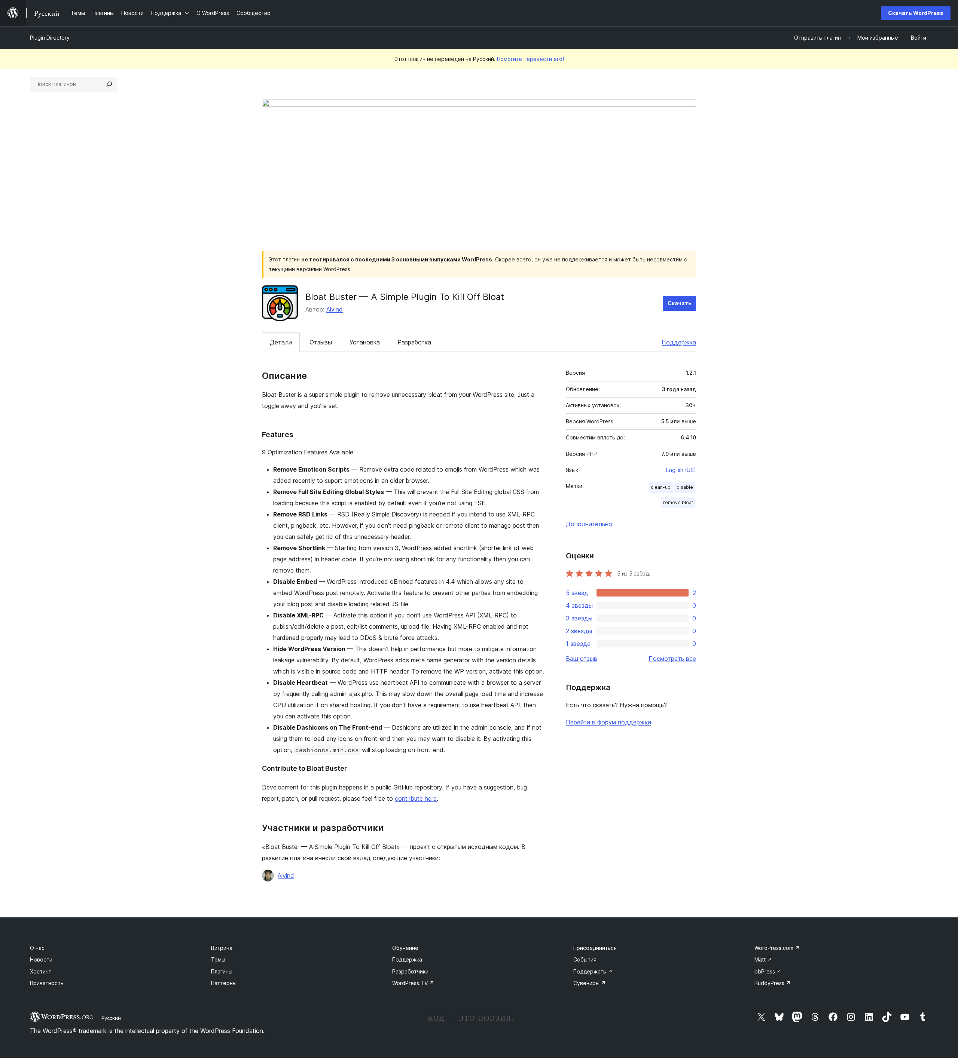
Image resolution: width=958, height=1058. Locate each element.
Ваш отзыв (581, 658)
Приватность (47, 983)
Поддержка (679, 342)
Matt (763, 959)
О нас (37, 948)
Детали (281, 342)
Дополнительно (589, 524)
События (585, 959)
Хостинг (40, 971)
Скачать (679, 303)
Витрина (221, 948)
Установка (365, 342)
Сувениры (589, 983)
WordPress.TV (413, 983)
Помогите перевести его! (530, 59)
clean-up (661, 487)
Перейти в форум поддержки (608, 722)
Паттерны (224, 983)
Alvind (334, 309)
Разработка (414, 342)
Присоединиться (595, 948)
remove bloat (678, 502)
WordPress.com (777, 948)
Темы (218, 959)
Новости (41, 959)
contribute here (416, 798)
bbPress (767, 971)
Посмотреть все (672, 658)
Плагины (221, 971)
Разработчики (410, 971)
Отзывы (320, 342)
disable (685, 487)
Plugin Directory (50, 37)
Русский (111, 1018)
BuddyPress (772, 983)
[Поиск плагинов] (109, 84)
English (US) (681, 470)
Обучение (405, 948)
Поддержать (593, 971)
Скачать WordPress (915, 13)
